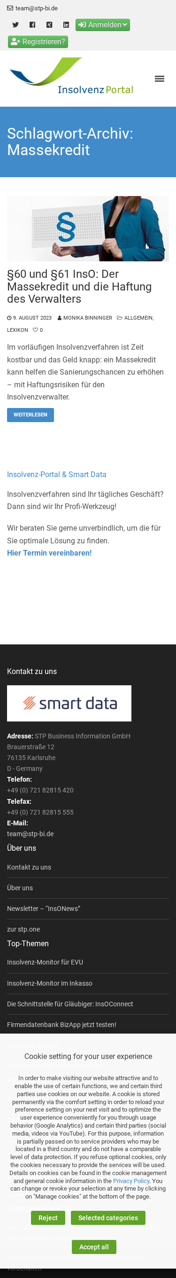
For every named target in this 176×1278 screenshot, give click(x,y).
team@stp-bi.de (36, 8)
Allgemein (138, 318)
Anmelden (105, 24)
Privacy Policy (131, 1180)
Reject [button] (48, 1218)
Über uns (20, 888)
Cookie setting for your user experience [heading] (88, 1056)
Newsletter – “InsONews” (43, 908)
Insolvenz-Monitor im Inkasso (49, 983)
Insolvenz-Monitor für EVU (45, 962)
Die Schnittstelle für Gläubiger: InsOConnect (70, 1004)
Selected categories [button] (108, 1218)
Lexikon (17, 330)
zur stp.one (23, 929)
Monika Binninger (87, 318)
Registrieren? (44, 41)
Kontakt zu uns (29, 867)
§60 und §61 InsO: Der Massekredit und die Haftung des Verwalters (79, 286)
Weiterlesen (30, 415)
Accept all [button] (94, 1247)
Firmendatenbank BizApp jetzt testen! (61, 1024)
